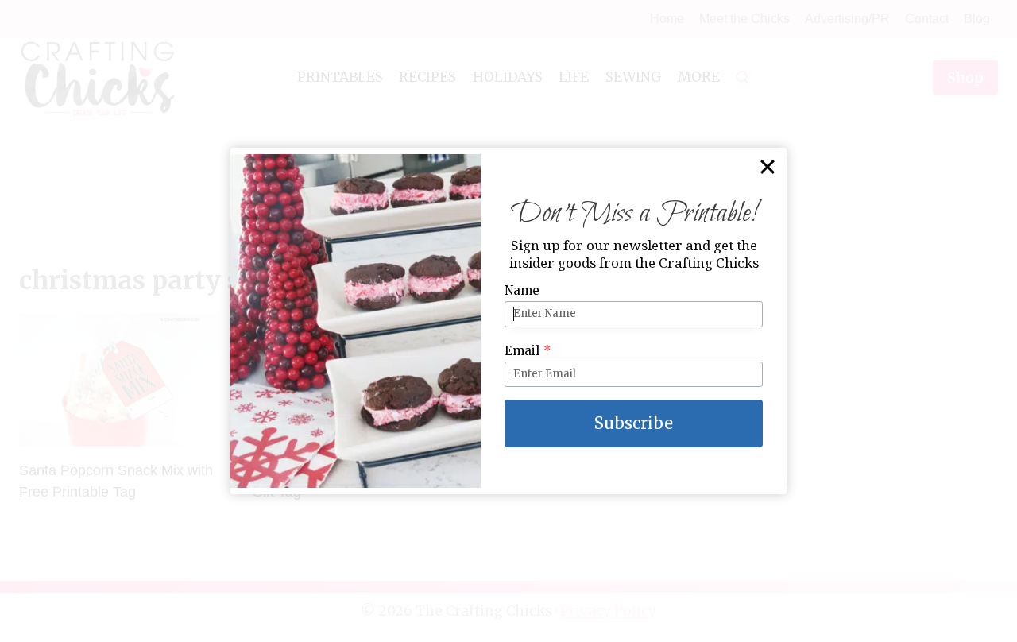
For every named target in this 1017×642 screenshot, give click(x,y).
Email (528, 350)
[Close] (767, 167)
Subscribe (633, 423)
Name (522, 290)
